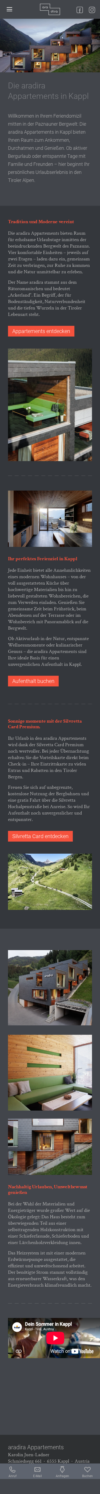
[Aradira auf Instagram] (92, 10)
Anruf (13, 1476)
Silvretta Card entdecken (40, 836)
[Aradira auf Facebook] (80, 10)
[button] (9, 9)
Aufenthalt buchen (33, 681)
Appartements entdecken (41, 331)
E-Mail (37, 1476)
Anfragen (62, 1476)
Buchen (87, 1476)
